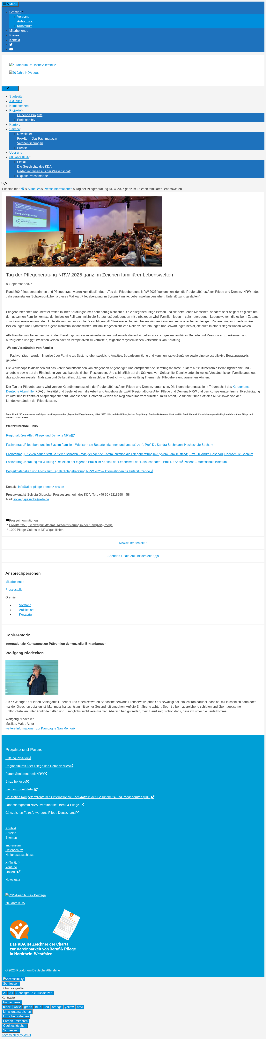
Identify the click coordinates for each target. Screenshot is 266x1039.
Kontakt (14, 40)
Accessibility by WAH (16, 1035)
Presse (14, 35)
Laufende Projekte (29, 115)
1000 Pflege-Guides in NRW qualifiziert (36, 529)
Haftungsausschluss (19, 854)
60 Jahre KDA (19, 157)
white (17, 1007)
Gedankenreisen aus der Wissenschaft (43, 171)
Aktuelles (15, 101)
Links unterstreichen (17, 1011)
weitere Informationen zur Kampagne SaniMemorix (40, 728)
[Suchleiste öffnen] (5, 183)
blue (38, 1007)
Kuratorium (24, 26)
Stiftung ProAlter (16, 758)
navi (80, 1007)
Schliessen (10, 983)
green (28, 1007)
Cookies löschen (14, 1025)
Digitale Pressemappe (32, 176)
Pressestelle (14, 589)
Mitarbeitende (18, 30)
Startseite (15, 96)
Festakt (22, 162)
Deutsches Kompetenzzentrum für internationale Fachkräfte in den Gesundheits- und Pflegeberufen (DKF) (78, 797)
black (7, 1007)
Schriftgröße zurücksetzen (34, 993)
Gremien (15, 12)
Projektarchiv (26, 119)
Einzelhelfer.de (15, 781)
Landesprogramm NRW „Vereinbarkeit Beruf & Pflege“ (43, 805)
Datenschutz (14, 850)
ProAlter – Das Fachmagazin (37, 138)
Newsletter (24, 133)
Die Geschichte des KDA (34, 166)
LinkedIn (11, 872)
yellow (69, 1007)
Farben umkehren (15, 1021)
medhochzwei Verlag (19, 789)
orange (57, 1007)
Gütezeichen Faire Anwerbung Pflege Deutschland (40, 812)
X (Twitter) (12, 862)
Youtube (11, 867)
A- (4, 993)
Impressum (13, 845)
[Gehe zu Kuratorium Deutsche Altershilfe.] (23, 189)
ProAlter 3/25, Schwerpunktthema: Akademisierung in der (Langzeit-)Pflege (61, 525)
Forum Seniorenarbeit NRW (24, 773)
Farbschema (11, 1002)
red (46, 1007)
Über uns (15, 152)
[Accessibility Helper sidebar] (13, 979)
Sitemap (11, 837)
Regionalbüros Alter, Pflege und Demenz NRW (37, 766)
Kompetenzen (19, 105)
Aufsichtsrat (25, 21)
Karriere (14, 124)
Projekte (15, 110)
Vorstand (23, 16)
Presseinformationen (23, 520)
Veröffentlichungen (30, 143)
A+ (11, 993)
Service (14, 129)
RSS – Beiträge (34, 895)
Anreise (10, 833)
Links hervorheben (16, 1016)
